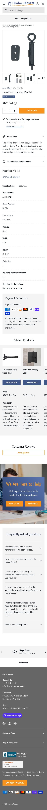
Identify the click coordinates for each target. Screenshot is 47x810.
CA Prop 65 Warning (11, 177)
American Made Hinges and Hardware (20, 25)
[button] (43, 3)
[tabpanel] (23, 240)
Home (4, 25)
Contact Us (14, 503)
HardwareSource (12, 804)
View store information (14, 126)
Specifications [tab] (8, 185)
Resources (33, 503)
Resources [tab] (22, 185)
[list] (23, 51)
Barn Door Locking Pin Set (10, 27)
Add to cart (32, 110)
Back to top (23, 662)
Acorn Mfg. (7, 87)
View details (11, 382)
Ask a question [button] (23, 452)
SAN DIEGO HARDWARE (15, 782)
